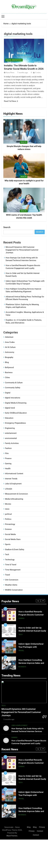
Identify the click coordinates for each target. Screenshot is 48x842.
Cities (7, 377)
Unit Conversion (11, 580)
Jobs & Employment (13, 484)
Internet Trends (11, 479)
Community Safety (12, 388)
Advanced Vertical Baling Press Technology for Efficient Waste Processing (31, 663)
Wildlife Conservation (14, 590)
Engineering (10, 428)
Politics (8, 519)
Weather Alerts (11, 585)
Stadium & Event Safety (14, 549)
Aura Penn (10, 72)
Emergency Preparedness (15, 423)
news (7, 509)
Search (6, 227)
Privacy (42, 827)
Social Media (10, 534)
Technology (10, 560)
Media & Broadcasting (14, 499)
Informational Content (14, 473)
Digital (7, 393)
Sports (7, 544)
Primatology (10, 524)
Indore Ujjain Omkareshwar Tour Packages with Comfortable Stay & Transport (32, 631)
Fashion (8, 448)
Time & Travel (10, 565)
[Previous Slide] (38, 600)
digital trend (10, 408)
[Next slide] (43, 600)
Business (9, 372)
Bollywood (9, 367)
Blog (7, 362)
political (8, 514)
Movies (8, 504)
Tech (7, 554)
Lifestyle (8, 489)
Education (9, 418)
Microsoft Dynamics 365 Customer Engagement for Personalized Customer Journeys (22, 250)
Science (8, 529)
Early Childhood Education (16, 413)
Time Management (12, 570)
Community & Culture (14, 383)
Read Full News (10, 101)
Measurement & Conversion (16, 494)
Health (23, 142)
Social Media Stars (13, 539)
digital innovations (14, 60)
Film (7, 453)
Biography (9, 357)
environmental (11, 438)
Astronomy (9, 352)
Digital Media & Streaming (15, 403)
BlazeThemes (12, 836)
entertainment (10, 433)
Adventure (9, 337)
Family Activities (12, 443)
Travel (7, 575)
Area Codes (10, 342)
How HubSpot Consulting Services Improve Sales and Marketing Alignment (31, 647)
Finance (8, 458)
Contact (40, 831)
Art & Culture (10, 347)
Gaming (8, 463)
